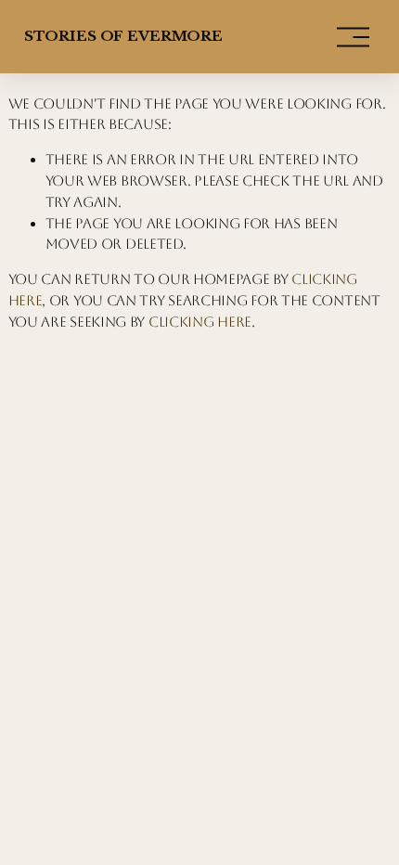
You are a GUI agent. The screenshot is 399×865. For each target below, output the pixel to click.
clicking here (199, 321)
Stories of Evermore (123, 36)
